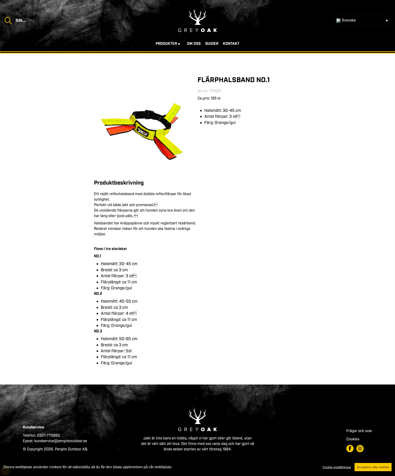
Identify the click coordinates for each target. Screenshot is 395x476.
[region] (197, 467)
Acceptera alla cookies (373, 467)
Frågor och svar (359, 431)
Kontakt (231, 43)
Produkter (166, 43)
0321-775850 (48, 435)
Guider (211, 43)
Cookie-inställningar (337, 467)
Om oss (194, 43)
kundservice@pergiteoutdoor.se (60, 441)
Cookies (352, 439)
